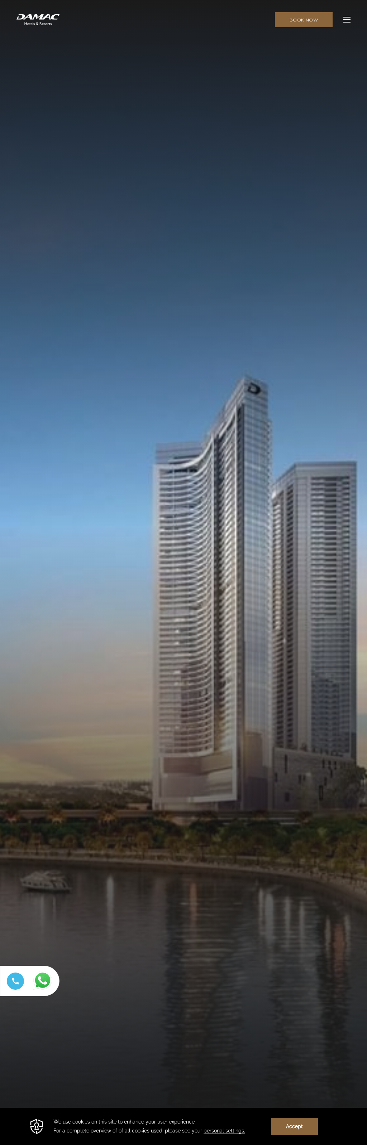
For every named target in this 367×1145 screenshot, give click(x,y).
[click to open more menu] (347, 20)
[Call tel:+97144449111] (14, 989)
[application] (183, 1126)
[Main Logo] (37, 20)
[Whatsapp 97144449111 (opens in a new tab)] (44, 989)
